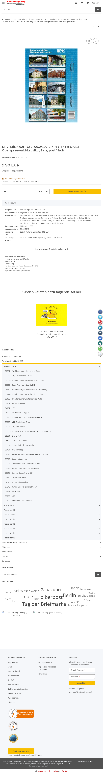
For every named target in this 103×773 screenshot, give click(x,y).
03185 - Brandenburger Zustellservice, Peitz (23, 399)
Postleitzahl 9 (9, 538)
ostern (9, 592)
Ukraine (91, 593)
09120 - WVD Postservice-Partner (18, 501)
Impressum (13, 662)
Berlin (69, 595)
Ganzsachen (51, 589)
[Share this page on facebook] (100, 311)
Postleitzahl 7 (9, 533)
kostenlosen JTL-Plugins (48, 771)
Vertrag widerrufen (21, 751)
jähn (36, 598)
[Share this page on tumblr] (100, 332)
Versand (19, 171)
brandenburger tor (78, 605)
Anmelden (81, 683)
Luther (74, 602)
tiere (8, 599)
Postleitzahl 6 (9, 528)
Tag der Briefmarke (44, 604)
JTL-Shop (90, 761)
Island (92, 595)
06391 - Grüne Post (13, 436)
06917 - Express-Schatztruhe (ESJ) (19, 473)
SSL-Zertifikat (13, 684)
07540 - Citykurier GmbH (15, 477)
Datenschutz (13, 675)
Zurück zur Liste (10, 19)
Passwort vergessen (77, 688)
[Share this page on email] (100, 353)
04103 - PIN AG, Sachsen (15, 403)
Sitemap (11, 702)
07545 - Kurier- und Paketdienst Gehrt (21, 487)
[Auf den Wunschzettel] (95, 41)
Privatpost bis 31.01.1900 (12, 356)
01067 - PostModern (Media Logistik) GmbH (23, 371)
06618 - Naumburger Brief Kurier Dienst (22, 468)
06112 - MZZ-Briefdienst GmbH (18, 422)
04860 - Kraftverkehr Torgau (17, 413)
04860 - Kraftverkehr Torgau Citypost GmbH (23, 417)
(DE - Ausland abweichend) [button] (29, 181)
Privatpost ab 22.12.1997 (12, 361)
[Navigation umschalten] (3, 1)
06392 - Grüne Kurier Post (16, 440)
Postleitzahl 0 (10, 366)
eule (28, 596)
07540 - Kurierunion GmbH (16, 482)
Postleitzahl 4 (9, 519)
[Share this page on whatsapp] (100, 348)
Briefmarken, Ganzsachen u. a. (15, 542)
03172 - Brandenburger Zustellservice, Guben (24, 394)
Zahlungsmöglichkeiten (18, 689)
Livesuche (42, 674)
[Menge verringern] (5, 191)
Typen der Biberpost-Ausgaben (47, 668)
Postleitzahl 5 (9, 524)
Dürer (87, 600)
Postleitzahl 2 (9, 510)
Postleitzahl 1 (9, 505)
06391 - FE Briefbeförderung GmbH (20, 445)
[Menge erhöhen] (46, 191)
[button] (76, 2)
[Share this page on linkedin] (100, 327)
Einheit (74, 588)
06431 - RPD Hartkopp (14, 450)
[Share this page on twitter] (100, 317)
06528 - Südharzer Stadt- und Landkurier (22, 463)
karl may (19, 591)
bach (15, 601)
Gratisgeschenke (45, 662)
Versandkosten (14, 693)
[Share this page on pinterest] (100, 322)
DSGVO (11, 680)
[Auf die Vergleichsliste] (89, 41)
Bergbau (82, 596)
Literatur (5, 556)
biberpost (51, 597)
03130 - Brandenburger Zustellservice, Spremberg (26, 389)
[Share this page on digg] (100, 338)
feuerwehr (87, 589)
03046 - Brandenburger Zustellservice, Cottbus (24, 380)
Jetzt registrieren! (84, 692)
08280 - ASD (10, 496)
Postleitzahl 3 (9, 514)
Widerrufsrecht (14, 671)
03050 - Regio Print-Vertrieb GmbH (20, 385)
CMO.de (65, 771)
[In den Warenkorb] (4, 34)
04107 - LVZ (10, 408)
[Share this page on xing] (100, 343)
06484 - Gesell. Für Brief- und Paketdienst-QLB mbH (26, 454)
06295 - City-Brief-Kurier (15, 426)
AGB (10, 667)
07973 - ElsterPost (12, 491)
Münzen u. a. (7, 547)
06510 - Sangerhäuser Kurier (17, 459)
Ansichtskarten (8, 551)
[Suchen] (98, 9)
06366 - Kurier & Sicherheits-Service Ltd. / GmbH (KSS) (27, 431)
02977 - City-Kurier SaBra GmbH (18, 375)
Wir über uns (13, 698)
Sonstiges (6, 561)
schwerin (32, 591)
